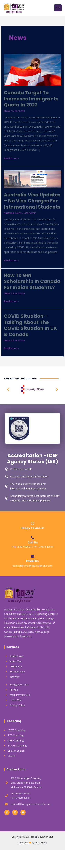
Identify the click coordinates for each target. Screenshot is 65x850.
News (7, 110)
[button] (8, 389)
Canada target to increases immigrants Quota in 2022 (31, 98)
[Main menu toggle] (58, 7)
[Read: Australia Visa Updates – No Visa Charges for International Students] (32, 178)
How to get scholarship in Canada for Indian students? (32, 281)
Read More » (11, 158)
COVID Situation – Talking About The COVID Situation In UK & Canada (30, 325)
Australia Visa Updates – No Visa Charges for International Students (32, 200)
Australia (9, 212)
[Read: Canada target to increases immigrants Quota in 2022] (32, 69)
